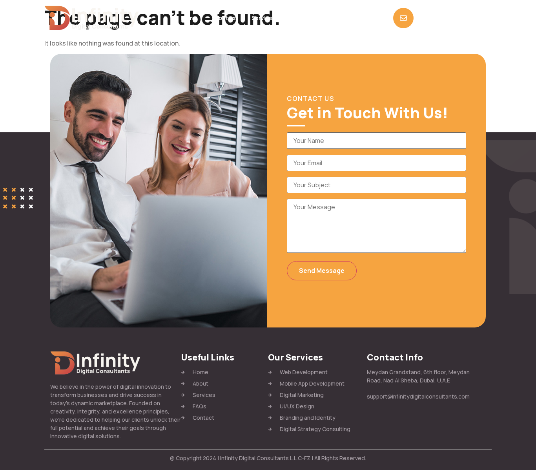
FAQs (298, 18)
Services (263, 18)
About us (224, 18)
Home (188, 18)
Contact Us (336, 18)
